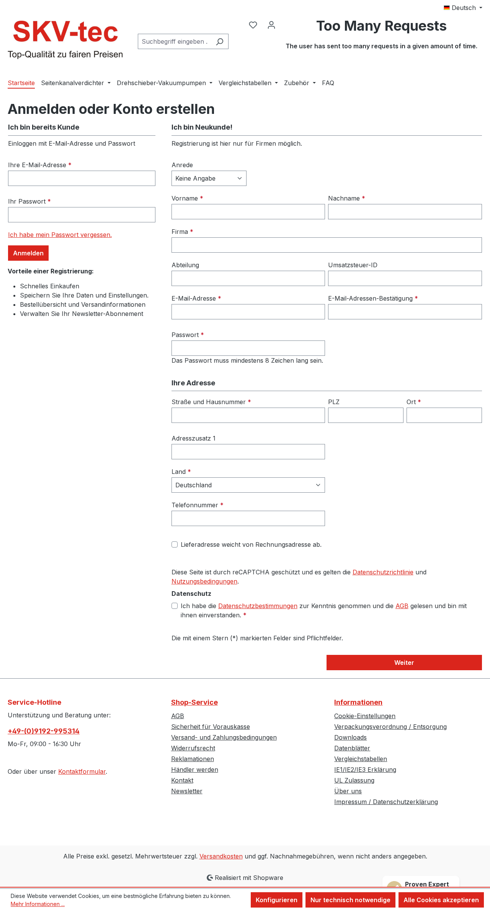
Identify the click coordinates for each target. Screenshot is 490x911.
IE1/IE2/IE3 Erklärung (365, 769)
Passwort (188, 335)
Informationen (358, 702)
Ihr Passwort (29, 201)
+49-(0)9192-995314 (44, 731)
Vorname (187, 198)
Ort (414, 402)
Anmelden (28, 253)
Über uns (348, 791)
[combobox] (174, 41)
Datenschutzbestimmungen (257, 606)
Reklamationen (192, 759)
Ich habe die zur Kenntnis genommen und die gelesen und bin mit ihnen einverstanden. (324, 610)
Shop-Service (194, 702)
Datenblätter (352, 748)
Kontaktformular (82, 771)
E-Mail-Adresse (196, 298)
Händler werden (194, 769)
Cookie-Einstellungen (364, 716)
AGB (401, 606)
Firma (182, 231)
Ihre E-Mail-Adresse (40, 165)
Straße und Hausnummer (211, 402)
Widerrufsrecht (193, 748)
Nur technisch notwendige (350, 900)
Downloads (350, 737)
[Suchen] (220, 41)
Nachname (346, 198)
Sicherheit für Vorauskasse (210, 726)
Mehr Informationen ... (38, 904)
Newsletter (187, 791)
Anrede (182, 165)
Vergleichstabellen (360, 759)
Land (181, 471)
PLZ (334, 402)
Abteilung (185, 265)
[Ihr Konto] (271, 24)
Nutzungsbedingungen (204, 581)
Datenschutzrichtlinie (383, 572)
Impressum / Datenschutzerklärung (386, 802)
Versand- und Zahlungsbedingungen (224, 737)
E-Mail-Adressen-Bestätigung (373, 298)
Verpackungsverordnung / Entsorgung (390, 726)
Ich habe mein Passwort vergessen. (60, 234)
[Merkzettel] (253, 24)
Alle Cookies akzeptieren (441, 900)
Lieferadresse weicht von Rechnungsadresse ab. (251, 544)
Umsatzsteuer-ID (352, 265)
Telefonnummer (198, 505)
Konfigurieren (276, 900)
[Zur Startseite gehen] (65, 40)
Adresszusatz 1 (194, 438)
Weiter (404, 662)
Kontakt (182, 780)
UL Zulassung (354, 780)
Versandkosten (221, 856)
